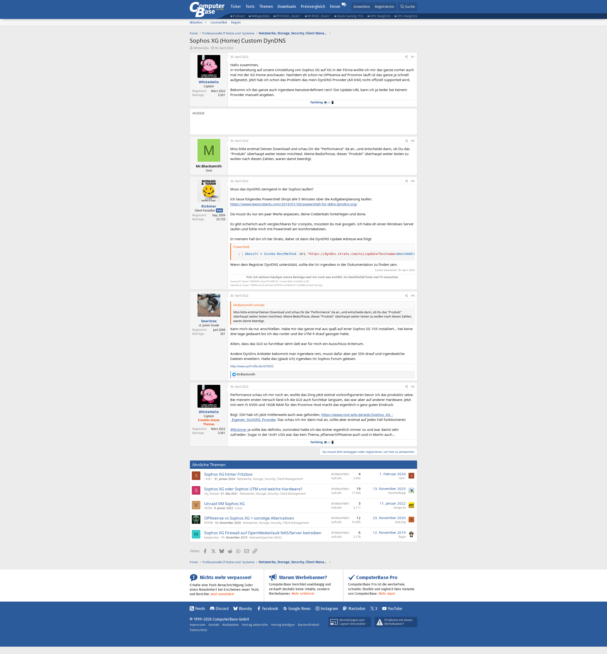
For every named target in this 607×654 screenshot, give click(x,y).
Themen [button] (266, 6)
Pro (219, 210)
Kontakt (213, 624)
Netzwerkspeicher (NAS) (265, 537)
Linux (238, 508)
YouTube (395, 608)
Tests (250, 6)
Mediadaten (230, 624)
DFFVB (208, 523)
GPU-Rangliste (380, 16)
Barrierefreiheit (308, 624)
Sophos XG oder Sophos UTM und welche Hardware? (253, 489)
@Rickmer (238, 429)
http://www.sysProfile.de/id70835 (252, 366)
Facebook (270, 608)
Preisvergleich (313, 6)
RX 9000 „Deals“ (318, 16)
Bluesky (245, 608)
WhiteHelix (201, 48)
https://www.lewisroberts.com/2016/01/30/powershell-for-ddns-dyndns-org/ (293, 204)
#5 (413, 387)
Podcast (239, 16)
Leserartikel (219, 22)
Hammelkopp (397, 493)
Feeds (200, 608)
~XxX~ (208, 479)
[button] (205, 22)
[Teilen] (406, 57)
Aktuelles (196, 22)
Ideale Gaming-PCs (350, 16)
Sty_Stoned (211, 494)
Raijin (402, 537)
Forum (335, 6)
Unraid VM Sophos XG (224, 503)
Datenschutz (198, 630)
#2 (413, 141)
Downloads (286, 6)
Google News (299, 608)
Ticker (235, 6)
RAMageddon (260, 16)
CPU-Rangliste (407, 16)
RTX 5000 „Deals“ (288, 16)
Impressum (197, 624)
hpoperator (211, 537)
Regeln (236, 22)
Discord (222, 608)
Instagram (329, 608)
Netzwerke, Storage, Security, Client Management (270, 479)
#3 (413, 181)
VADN (208, 508)
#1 (413, 57)
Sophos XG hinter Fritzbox (228, 474)
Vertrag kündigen (283, 624)
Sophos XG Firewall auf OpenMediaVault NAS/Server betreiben (263, 532)
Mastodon (356, 608)
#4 (413, 296)
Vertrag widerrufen (255, 624)
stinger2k (399, 508)
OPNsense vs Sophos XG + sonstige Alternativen (249, 518)
